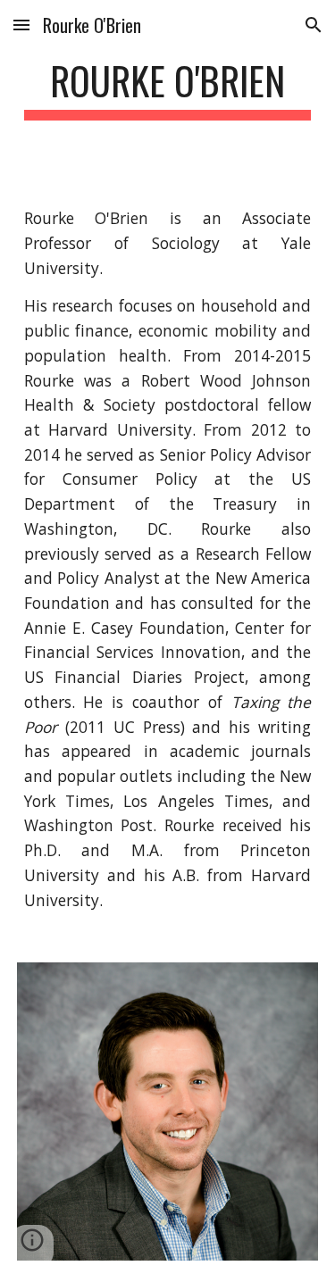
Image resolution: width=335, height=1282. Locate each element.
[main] (168, 89)
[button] (21, 24)
